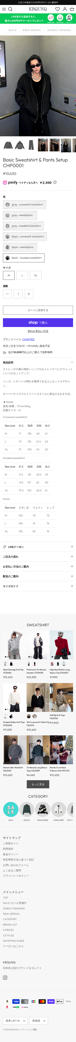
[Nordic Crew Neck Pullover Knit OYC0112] (61, 749)
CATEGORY (10, 919)
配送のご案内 (10, 576)
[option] (38, 85)
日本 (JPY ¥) (13, 1020)
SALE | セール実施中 (15, 903)
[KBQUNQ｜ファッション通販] (38, 9)
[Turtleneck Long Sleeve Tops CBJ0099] (38, 749)
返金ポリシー (10, 854)
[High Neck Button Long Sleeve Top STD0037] (61, 644)
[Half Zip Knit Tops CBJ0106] (61, 697)
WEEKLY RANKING (14, 908)
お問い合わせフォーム (16, 865)
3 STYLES (8, 935)
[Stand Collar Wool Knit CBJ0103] (14, 749)
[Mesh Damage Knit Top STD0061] (14, 644)
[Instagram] (5, 977)
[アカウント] (64, 9)
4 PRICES (8, 930)
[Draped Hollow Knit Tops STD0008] (14, 697)
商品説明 (8, 362)
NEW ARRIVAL (11, 913)
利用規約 (8, 848)
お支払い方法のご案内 (16, 566)
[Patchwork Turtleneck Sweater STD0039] (38, 644)
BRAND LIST (10, 924)
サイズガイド (10, 586)
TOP (5, 897)
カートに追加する (38, 310)
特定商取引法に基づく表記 (18, 859)
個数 (5, 286)
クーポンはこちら (13, 946)
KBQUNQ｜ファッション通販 (23, 1029)
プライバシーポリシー (16, 875)
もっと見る (38, 784)
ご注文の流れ (10, 556)
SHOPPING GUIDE (13, 940)
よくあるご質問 (12, 870)
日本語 (36, 1020)
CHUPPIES (28, 339)
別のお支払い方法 (38, 331)
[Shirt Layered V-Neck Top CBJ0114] (38, 697)
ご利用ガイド (10, 843)
